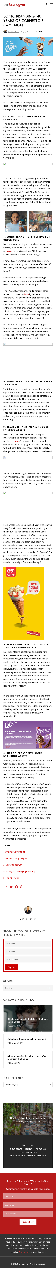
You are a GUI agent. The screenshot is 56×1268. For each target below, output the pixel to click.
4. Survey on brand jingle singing (19, 871)
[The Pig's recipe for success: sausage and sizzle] (28, 1119)
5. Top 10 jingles (11, 877)
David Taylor (13, 31)
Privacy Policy (24, 1252)
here (9, 251)
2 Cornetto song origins (15, 858)
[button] (51, 4)
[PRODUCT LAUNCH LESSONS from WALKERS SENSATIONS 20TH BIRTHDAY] (28, 1151)
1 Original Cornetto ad (14, 851)
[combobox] (28, 1084)
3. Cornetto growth (12, 864)
